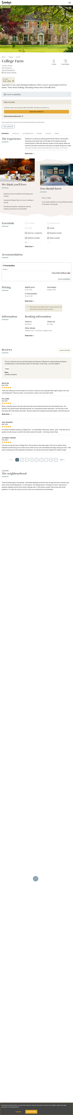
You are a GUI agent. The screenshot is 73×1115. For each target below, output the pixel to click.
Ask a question (8, 126)
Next (61, 460)
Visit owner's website (9, 72)
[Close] (70, 1105)
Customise (18, 1111)
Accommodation (28, 133)
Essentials (15, 133)
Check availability (64, 279)
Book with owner (36, 112)
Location (48, 133)
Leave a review (64, 350)
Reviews (39, 133)
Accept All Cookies (31, 1111)
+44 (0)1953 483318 (8, 70)
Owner (56, 133)
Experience (5, 133)
